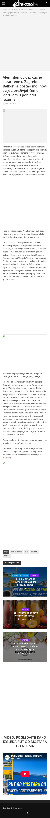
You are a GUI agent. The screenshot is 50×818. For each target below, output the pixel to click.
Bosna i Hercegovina (20, 575)
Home (5, 9)
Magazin (34, 575)
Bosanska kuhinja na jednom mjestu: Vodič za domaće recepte (25, 646)
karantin (34, 552)
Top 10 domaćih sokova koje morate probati (25, 614)
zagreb (7, 556)
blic (26, 552)
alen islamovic (16, 552)
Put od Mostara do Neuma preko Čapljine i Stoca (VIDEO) (25, 581)
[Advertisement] (25, 43)
